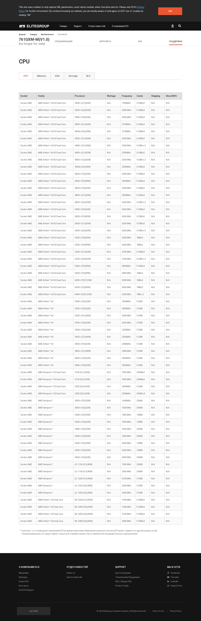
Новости (71, 573)
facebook (175, 573)
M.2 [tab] (88, 76)
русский (34, 611)
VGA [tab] (57, 76)
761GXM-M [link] (62, 34)
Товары (63, 26)
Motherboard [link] (47, 34)
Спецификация (63, 41)
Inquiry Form (176, 586)
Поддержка (175, 41)
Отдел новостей (96, 26)
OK (170, 11)
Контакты (24, 586)
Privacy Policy (175, 611)
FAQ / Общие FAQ (123, 581)
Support (78, 26)
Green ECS (24, 581)
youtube (174, 577)
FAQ (140, 41)
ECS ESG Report (26, 590)
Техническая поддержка (127, 577)
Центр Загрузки (123, 573)
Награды (23, 577)
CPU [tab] (25, 76)
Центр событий (74, 577)
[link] (33, 34)
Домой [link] (22, 34)
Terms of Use (158, 611)
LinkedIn (174, 581)
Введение (24, 573)
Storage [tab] (73, 76)
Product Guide (122, 586)
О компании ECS (120, 26)
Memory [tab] (41, 76)
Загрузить (105, 41)
